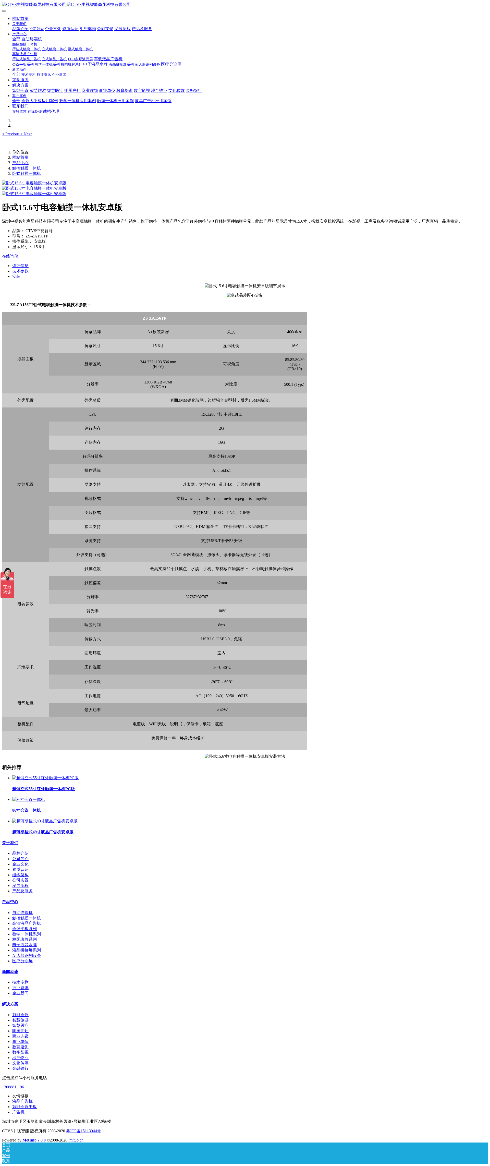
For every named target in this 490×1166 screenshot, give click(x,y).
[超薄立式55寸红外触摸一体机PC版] (45, 778)
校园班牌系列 (24, 939)
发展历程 (20, 885)
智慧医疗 (20, 1025)
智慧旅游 (20, 1020)
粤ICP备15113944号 (83, 1131)
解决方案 (10, 1004)
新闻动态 (10, 971)
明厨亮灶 (20, 1031)
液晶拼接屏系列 (26, 950)
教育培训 (20, 1047)
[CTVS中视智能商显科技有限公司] (245, 4)
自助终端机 (22, 912)
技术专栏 (20, 982)
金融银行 (20, 1068)
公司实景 (20, 880)
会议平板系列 (24, 929)
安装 (16, 276)
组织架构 (20, 875)
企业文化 (20, 864)
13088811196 (13, 1087)
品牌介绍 (20, 853)
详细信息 (20, 265)
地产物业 (20, 1057)
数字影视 (20, 1052)
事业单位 (20, 1041)
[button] (11, 134)
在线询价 (10, 256)
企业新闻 (20, 993)
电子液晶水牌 (24, 945)
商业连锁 (20, 1036)
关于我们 (10, 842)
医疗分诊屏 (22, 961)
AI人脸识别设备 (26, 955)
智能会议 (20, 1015)
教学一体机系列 (26, 934)
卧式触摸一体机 (26, 173)
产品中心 (20, 163)
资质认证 (20, 869)
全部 (16, 39)
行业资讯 (20, 987)
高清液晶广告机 (26, 923)
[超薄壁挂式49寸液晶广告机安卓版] (45, 821)
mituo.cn (76, 1140)
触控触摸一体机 (26, 168)
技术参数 (20, 271)
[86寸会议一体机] (28, 799)
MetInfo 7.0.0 (34, 1140)
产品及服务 (22, 891)
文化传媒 (20, 1063)
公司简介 (20, 859)
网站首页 (20, 18)
